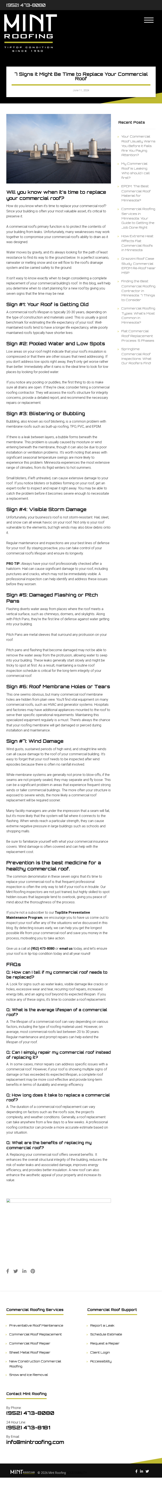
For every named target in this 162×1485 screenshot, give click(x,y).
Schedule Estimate (106, 1334)
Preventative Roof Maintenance (36, 1325)
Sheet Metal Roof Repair (29, 1352)
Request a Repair (105, 1343)
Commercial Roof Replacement (35, 1334)
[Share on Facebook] (7, 1271)
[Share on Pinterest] (33, 1271)
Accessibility (101, 1361)
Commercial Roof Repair (29, 1343)
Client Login (100, 1352)
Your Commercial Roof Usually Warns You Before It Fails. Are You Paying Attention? (138, 145)
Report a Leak (102, 1325)
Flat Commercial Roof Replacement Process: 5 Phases (138, 335)
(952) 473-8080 (26, 5)
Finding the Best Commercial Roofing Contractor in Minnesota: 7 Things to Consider (138, 290)
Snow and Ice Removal (28, 1375)
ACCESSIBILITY (77, 1473)
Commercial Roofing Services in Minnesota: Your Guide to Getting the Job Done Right (138, 218)
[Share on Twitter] (16, 1271)
